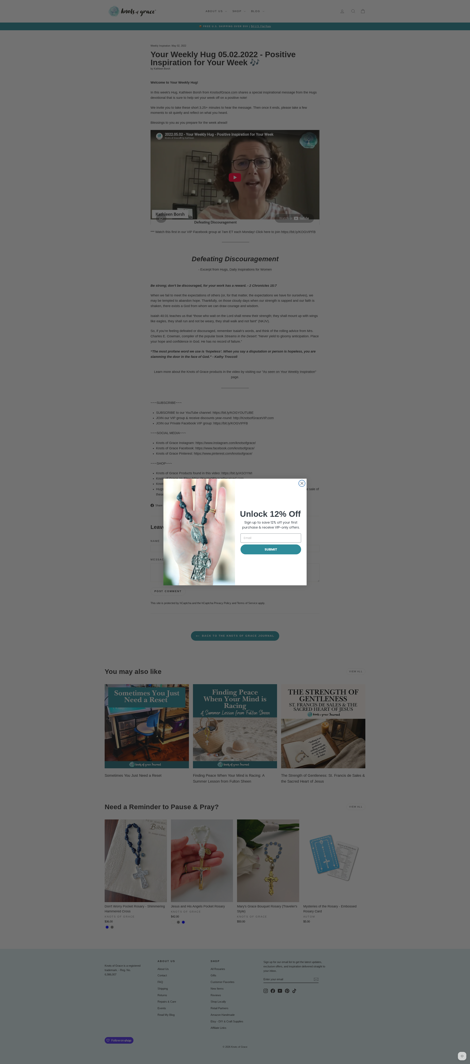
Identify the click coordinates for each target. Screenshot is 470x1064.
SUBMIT (271, 549)
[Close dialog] (302, 483)
